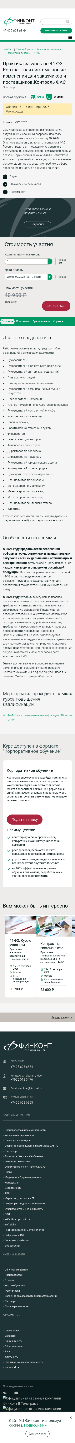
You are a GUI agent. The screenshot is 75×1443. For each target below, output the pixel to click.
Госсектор (11, 1151)
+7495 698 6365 (22, 1102)
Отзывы (9, 1280)
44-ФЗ (37, 53)
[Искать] (68, 22)
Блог (7, 1351)
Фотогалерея (12, 1290)
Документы (11, 1356)
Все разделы (12, 1245)
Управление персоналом (19, 1135)
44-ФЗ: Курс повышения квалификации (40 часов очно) (40, 717)
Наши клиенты (13, 1341)
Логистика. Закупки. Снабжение (24, 1156)
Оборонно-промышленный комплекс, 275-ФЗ (31, 1145)
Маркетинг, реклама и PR (20, 1198)
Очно (40, 96)
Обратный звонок (56, 30)
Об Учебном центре (16, 1269)
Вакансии (10, 1335)
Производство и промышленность (25, 1130)
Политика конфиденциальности (24, 1362)
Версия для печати (62, 1017)
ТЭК (7, 1193)
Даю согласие (37, 1433)
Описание (7, 321)
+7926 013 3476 (22, 1079)
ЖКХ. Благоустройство (18, 1219)
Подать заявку (25, 819)
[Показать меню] (70, 37)
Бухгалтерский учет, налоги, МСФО (25, 1166)
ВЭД (7, 1214)
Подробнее (37, 224)
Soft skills (10, 1224)
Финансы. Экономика (18, 1161)
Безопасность (13, 1187)
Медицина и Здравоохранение (23, 1177)
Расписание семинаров (49, 49)
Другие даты (14, 111)
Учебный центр (24, 49)
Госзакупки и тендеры (18, 53)
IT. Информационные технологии (24, 1229)
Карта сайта (12, 1367)
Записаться (56, 306)
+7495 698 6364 (22, 1067)
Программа (22, 321)
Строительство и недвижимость (24, 1208)
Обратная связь (14, 1346)
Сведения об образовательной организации (31, 1295)
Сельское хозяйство (16, 1240)
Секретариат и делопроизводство (25, 1203)
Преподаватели (41, 321)
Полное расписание (16, 1306)
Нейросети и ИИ (14, 1235)
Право (8, 1172)
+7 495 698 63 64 (15, 30)
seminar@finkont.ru (30, 1088)
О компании (12, 1330)
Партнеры (11, 1301)
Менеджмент (13, 1182)
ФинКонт (8, 49)
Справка (58, 321)
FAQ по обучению (15, 1285)
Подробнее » (35, 1425)
